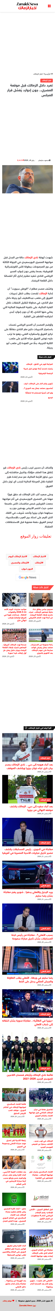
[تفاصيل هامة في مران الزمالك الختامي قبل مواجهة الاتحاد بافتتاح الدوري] (41, 1097)
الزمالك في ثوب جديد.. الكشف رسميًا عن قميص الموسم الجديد (42, 1144)
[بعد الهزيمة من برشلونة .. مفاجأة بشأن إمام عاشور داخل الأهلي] (14, 1271)
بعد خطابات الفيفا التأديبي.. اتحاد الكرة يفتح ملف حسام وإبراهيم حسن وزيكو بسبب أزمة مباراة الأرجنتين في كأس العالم (14, 1178)
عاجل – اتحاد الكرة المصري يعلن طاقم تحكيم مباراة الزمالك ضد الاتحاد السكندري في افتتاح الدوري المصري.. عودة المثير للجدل (14, 1215)
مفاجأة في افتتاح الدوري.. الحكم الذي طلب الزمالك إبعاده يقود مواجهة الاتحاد (42, 1253)
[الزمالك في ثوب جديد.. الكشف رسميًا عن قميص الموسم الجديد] (41, 1131)
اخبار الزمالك (38, 74)
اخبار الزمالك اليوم (17, 556)
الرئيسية (47, 74)
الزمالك (43, 293)
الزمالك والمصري (19, 563)
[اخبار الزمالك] (27, 6)
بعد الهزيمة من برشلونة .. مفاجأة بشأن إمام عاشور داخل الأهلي (15, 1284)
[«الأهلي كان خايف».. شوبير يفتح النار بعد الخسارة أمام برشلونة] (41, 1271)
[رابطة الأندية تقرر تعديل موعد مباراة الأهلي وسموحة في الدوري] (14, 1131)
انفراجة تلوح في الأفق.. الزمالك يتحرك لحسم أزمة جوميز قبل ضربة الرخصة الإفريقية (38, 369)
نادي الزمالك (31, 257)
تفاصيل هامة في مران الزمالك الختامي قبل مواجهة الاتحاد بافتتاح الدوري (41, 1112)
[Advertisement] (27, 42)
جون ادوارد (26, 569)
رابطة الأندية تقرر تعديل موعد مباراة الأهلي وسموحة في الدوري (14, 1143)
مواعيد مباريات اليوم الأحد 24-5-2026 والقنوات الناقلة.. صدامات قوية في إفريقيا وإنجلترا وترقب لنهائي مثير (15, 615)
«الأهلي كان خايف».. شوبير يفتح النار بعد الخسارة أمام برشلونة (41, 1284)
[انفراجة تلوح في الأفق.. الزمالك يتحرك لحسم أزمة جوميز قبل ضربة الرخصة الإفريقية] (10, 367)
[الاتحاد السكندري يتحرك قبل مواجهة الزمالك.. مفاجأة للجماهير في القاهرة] (41, 1162)
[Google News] (27, 577)
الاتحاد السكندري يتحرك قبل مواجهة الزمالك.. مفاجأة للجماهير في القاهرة (41, 1175)
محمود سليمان (43, 160)
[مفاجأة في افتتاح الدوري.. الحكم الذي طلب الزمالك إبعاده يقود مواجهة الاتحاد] (41, 1238)
